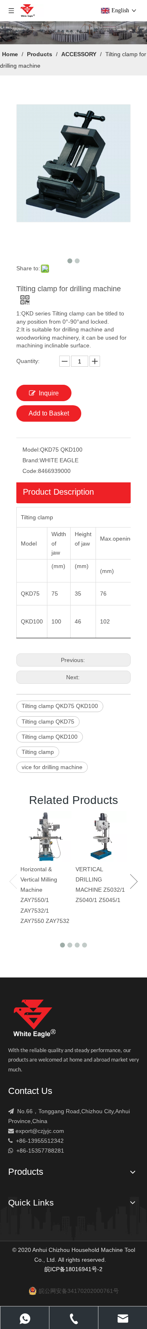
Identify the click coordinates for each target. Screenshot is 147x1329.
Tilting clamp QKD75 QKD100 (60, 706)
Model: (31, 449)
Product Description (58, 491)
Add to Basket (49, 413)
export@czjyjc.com (40, 1131)
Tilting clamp (38, 752)
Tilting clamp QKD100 (50, 736)
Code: (30, 471)
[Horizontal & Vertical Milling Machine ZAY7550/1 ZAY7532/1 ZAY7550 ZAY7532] (45, 836)
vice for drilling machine (52, 767)
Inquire (49, 393)
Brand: (31, 460)
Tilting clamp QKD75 (48, 721)
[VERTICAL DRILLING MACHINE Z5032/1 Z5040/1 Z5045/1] (101, 836)
